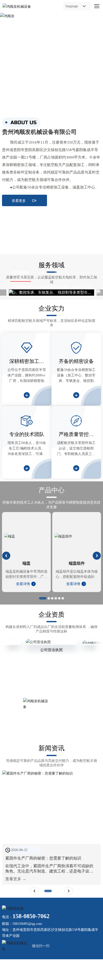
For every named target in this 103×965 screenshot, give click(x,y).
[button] (6, 555)
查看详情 (23, 584)
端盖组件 (77, 563)
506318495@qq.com (27, 924)
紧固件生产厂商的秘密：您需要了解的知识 (43, 858)
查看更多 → (15, 879)
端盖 (26, 563)
